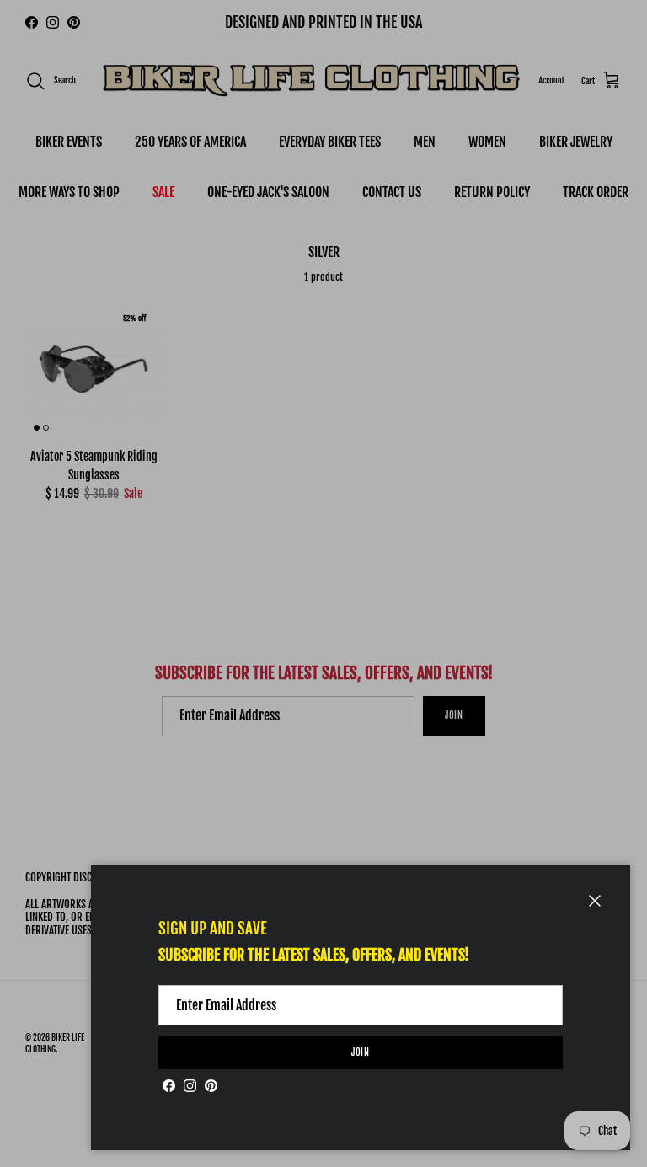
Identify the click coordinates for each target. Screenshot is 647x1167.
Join (361, 1052)
